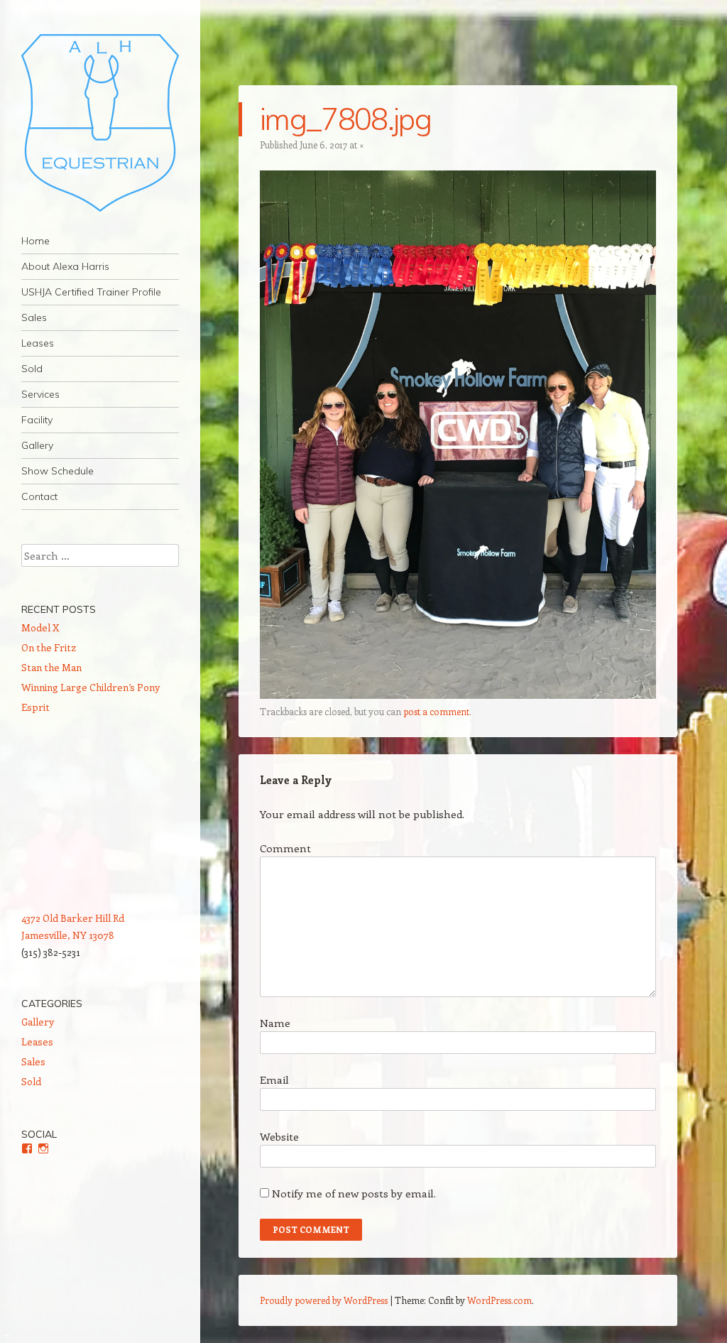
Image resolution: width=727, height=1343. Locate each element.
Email (274, 1079)
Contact (39, 496)
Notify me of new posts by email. (354, 1193)
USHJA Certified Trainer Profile (91, 292)
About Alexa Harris (65, 266)
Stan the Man (51, 667)
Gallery (37, 445)
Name (275, 1023)
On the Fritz (48, 647)
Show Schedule (57, 470)
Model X (40, 627)
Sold (32, 368)
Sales (34, 317)
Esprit (35, 707)
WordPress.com (499, 1300)
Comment (285, 848)
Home (35, 240)
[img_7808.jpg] (458, 694)
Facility (37, 419)
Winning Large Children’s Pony (90, 687)
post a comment (436, 711)
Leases (37, 343)
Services (40, 394)
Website (279, 1136)
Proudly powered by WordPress (324, 1300)
